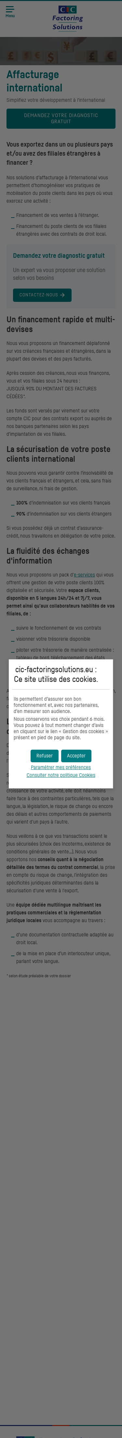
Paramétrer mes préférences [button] (61, 767)
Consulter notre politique (61, 775)
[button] (76, 756)
